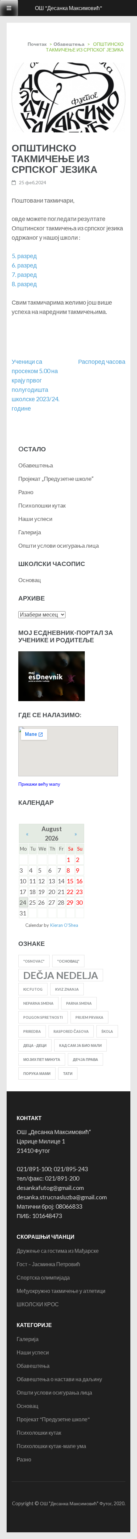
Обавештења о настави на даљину (59, 1379)
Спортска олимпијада (43, 1277)
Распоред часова (101, 361)
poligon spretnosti (43, 1017)
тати (67, 1073)
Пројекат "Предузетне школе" (53, 1419)
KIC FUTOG (33, 989)
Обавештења (69, 44)
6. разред (24, 265)
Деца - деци (35, 1045)
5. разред (24, 255)
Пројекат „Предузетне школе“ (56, 478)
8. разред (24, 284)
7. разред (24, 274)
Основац (29, 579)
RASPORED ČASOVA (71, 1031)
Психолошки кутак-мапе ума (51, 1446)
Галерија (29, 532)
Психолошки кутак (42, 505)
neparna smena (38, 1003)
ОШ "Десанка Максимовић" (68, 8)
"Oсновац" (68, 961)
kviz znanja (67, 989)
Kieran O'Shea (64, 925)
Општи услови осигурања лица (58, 545)
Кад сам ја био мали (80, 1045)
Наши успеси (35, 518)
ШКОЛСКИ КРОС (38, 1304)
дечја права (85, 1059)
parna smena (79, 1003)
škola (107, 1031)
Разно (25, 492)
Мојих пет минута (41, 1059)
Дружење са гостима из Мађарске (58, 1250)
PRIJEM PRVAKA (89, 1017)
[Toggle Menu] (9, 8)
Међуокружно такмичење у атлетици (61, 1291)
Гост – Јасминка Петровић (48, 1264)
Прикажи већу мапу (39, 784)
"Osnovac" (34, 961)
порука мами (37, 1073)
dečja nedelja (60, 975)
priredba (32, 1031)
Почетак (37, 44)
